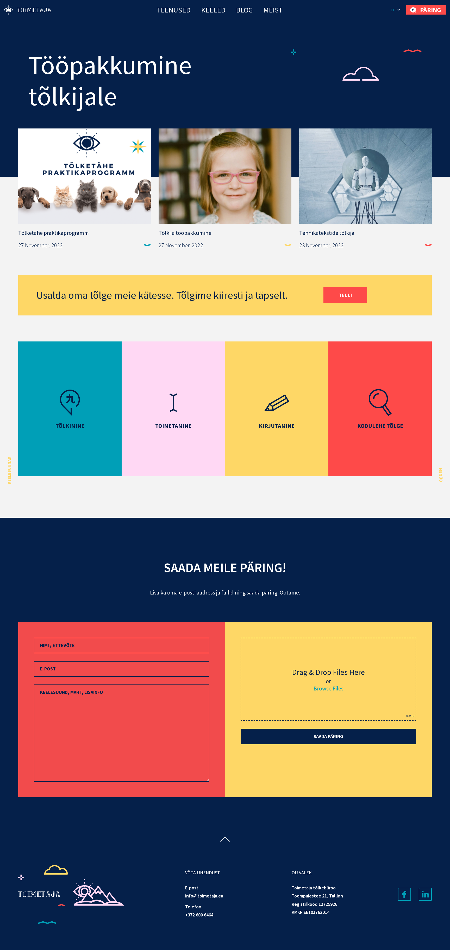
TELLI (345, 295)
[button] (396, 10)
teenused (174, 10)
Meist (272, 10)
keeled (213, 10)
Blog (244, 10)
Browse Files (328, 688)
